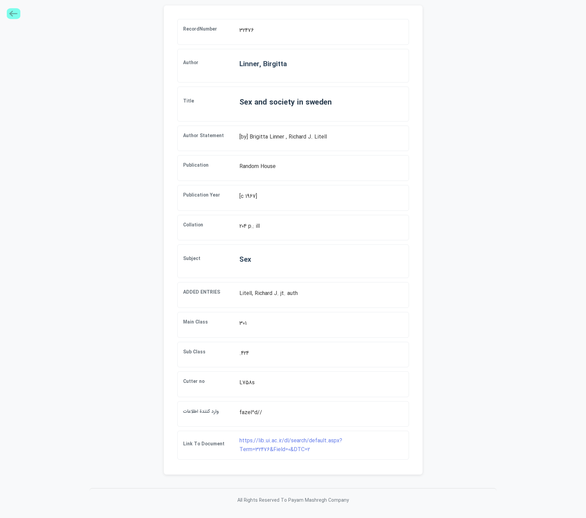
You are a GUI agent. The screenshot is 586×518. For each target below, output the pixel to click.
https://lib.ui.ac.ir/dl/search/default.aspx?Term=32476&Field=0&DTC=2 (290, 445)
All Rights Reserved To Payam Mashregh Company (293, 500)
